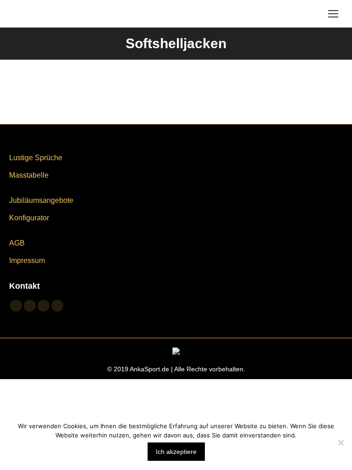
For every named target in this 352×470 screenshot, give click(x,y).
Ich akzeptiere (176, 451)
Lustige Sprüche (35, 158)
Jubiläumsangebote (41, 200)
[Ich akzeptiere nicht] (340, 442)
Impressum (27, 260)
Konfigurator (29, 218)
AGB (17, 243)
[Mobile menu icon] (333, 13)
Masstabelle (29, 175)
